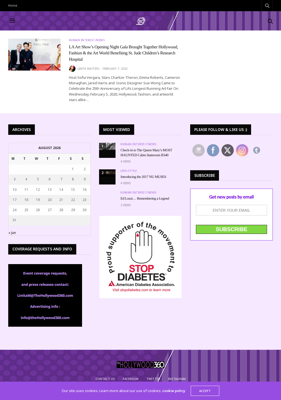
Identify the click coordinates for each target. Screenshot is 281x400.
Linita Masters (88, 69)
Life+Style (128, 170)
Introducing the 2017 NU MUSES (143, 177)
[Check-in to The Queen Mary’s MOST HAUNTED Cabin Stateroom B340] (107, 146)
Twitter (153, 379)
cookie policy (173, 390)
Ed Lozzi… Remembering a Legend (144, 198)
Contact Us (105, 379)
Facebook (131, 379)
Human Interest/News (87, 40)
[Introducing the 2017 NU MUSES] (107, 173)
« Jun (12, 232)
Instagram (177, 379)
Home (12, 5)
